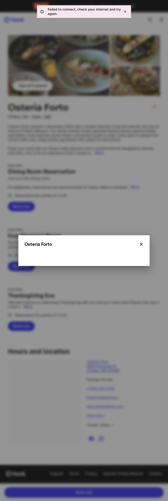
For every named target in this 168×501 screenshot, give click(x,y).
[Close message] (125, 12)
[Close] (141, 244)
